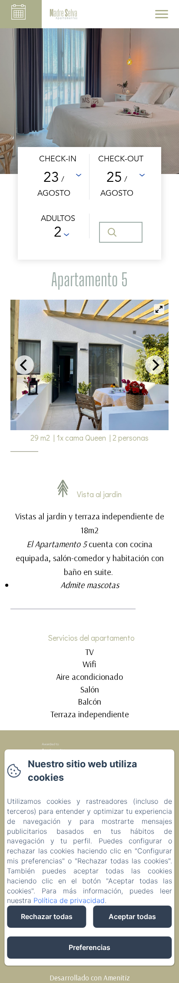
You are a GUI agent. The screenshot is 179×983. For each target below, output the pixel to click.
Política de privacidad (69, 900)
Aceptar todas (132, 916)
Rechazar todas (47, 916)
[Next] (154, 364)
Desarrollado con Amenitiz (90, 977)
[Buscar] (121, 232)
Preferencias (89, 947)
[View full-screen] (159, 309)
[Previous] (24, 364)
